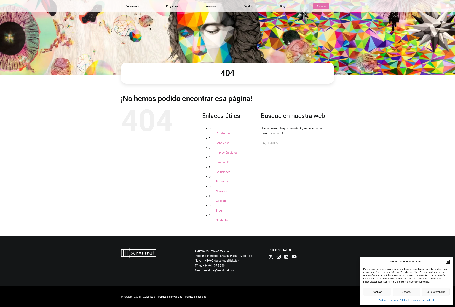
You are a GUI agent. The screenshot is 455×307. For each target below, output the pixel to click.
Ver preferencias (435, 291)
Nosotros (222, 191)
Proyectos (222, 181)
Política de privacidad (410, 300)
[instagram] (279, 257)
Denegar (406, 291)
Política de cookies (388, 300)
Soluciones (223, 172)
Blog (219, 210)
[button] (448, 262)
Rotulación (223, 133)
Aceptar (377, 291)
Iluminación (223, 162)
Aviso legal (428, 300)
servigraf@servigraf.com (220, 270)
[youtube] (294, 257)
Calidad (221, 201)
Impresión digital (227, 152)
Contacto (222, 220)
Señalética (222, 143)
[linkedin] (286, 257)
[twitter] (271, 257)
